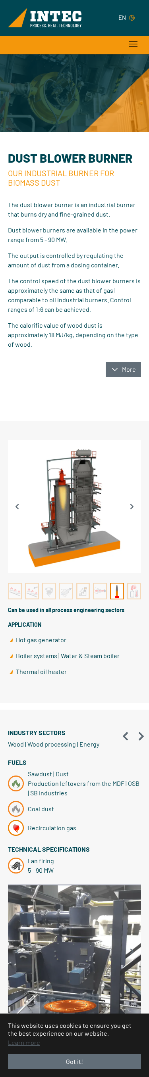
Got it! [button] (74, 1061)
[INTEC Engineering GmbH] (44, 17)
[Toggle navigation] (133, 44)
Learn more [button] (24, 1042)
